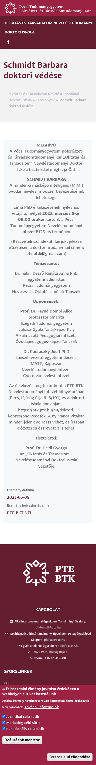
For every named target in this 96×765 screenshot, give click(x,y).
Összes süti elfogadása (69, 757)
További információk (41, 707)
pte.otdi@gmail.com (45, 254)
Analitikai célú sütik (22, 717)
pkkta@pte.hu (54, 639)
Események (45, 100)
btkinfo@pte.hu (68, 646)
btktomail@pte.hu (48, 627)
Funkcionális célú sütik (25, 729)
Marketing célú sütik (23, 723)
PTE (6, 683)
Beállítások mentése (22, 740)
